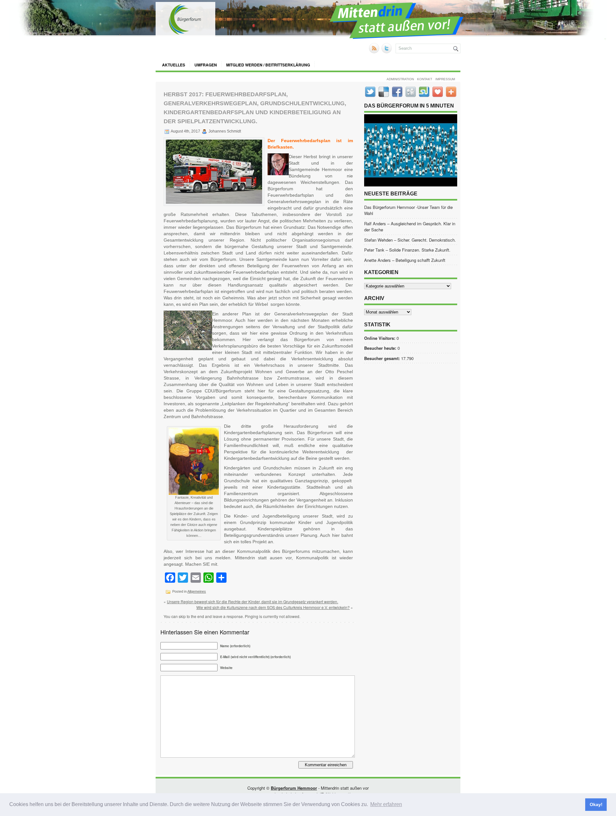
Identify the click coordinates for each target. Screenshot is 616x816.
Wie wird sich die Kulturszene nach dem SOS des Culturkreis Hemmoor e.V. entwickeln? (273, 607)
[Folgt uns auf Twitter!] (387, 51)
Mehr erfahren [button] (386, 804)
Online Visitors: (380, 338)
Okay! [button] (596, 804)
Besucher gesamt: (382, 358)
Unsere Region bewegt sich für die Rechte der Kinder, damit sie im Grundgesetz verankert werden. (252, 601)
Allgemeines (196, 591)
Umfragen (205, 65)
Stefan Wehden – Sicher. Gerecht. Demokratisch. (410, 240)
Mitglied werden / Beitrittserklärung (268, 65)
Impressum (445, 79)
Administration (400, 79)
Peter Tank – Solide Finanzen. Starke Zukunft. (407, 250)
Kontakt (424, 79)
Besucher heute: (381, 348)
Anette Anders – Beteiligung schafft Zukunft (404, 260)
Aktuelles (173, 65)
